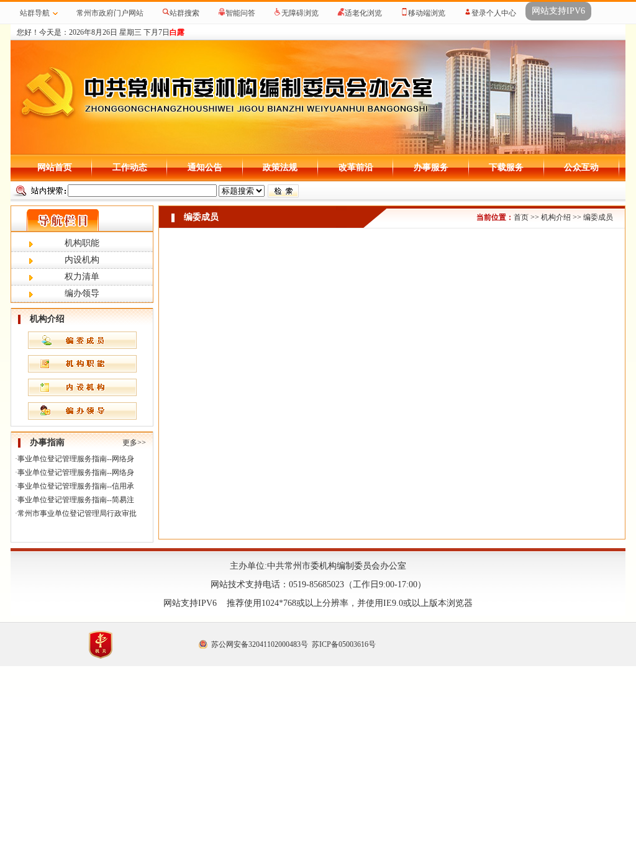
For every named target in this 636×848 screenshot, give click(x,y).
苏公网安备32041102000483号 (259, 644)
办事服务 (431, 167)
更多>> (134, 442)
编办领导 (82, 293)
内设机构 (82, 259)
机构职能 (82, 243)
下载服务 (506, 167)
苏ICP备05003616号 (344, 644)
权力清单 (82, 276)
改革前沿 (355, 167)
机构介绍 (556, 217)
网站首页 (54, 167)
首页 (521, 217)
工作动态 (129, 167)
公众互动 (581, 167)
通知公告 (205, 167)
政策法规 (280, 167)
